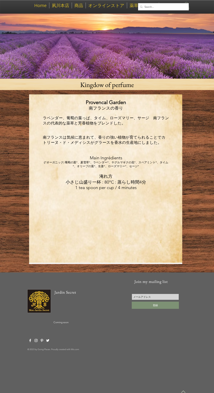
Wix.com (75, 349)
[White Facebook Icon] (30, 340)
